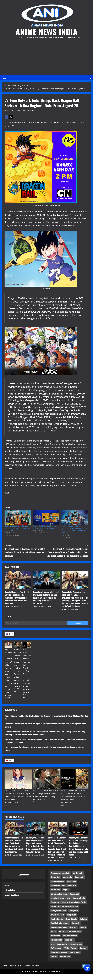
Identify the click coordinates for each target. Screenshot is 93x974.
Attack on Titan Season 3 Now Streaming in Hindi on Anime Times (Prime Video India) (45, 793)
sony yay (54, 956)
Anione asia (71, 885)
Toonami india (65, 956)
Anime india (79, 877)
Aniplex (65, 889)
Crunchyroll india (79, 898)
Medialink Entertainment (60, 923)
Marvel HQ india (71, 919)
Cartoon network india (59, 893)
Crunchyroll (74, 893)
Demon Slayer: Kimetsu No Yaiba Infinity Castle (68, 902)
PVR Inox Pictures (70, 948)
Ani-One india (77, 873)
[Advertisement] (46, 56)
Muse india (73, 927)
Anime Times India (58, 885)
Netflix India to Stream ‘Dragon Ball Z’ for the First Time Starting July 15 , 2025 (17, 528)
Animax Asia (55, 877)
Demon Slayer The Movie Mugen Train (64, 906)
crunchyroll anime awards (60, 898)
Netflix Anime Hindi (74, 931)
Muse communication (59, 927)
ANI (8, 110)
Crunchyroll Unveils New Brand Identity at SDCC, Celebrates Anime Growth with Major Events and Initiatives (25, 550)
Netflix (61, 931)
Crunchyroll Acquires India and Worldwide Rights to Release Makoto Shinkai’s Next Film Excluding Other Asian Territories (46, 597)
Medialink (83, 919)
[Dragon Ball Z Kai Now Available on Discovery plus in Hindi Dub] (46, 517)
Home (7, 885)
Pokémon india (56, 939)
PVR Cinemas (56, 948)
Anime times (71, 881)
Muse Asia (75, 923)
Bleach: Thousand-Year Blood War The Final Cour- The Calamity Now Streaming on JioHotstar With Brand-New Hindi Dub (17, 597)
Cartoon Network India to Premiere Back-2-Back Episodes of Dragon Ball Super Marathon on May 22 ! (74, 529)
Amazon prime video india (60, 873)
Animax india (67, 877)
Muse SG (83, 927)
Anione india (55, 889)
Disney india (73, 910)
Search (8, 616)
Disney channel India (58, 910)
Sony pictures (75, 952)
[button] (4, 77)
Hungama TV (71, 914)
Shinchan (83, 948)
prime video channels (59, 944)
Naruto (53, 931)
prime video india (76, 944)
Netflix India (55, 935)
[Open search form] (90, 77)
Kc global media (57, 919)
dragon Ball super (57, 914)
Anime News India (46, 32)
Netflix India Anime (70, 935)
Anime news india (57, 881)
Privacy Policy (10, 890)
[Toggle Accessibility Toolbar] (87, 968)
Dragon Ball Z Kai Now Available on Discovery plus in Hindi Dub (45, 527)
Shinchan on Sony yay (59, 952)
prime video (69, 939)
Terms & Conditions (12, 895)
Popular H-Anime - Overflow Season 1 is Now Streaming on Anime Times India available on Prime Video (8, 671)
